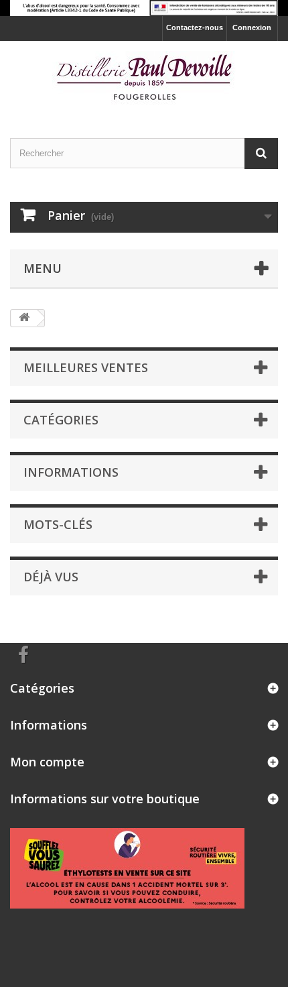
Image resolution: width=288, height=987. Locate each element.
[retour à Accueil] (24, 318)
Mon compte (47, 762)
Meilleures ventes (85, 367)
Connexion (251, 27)
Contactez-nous (194, 27)
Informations (71, 472)
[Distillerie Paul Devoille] (144, 78)
